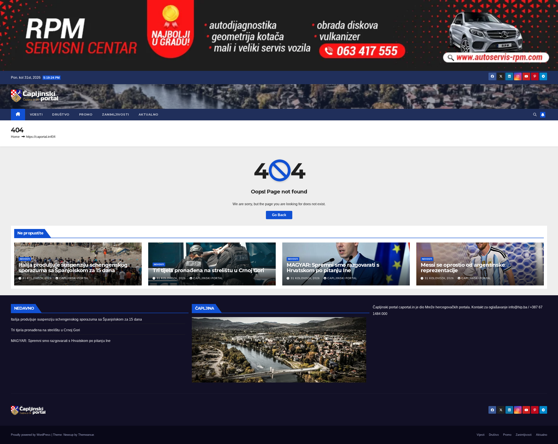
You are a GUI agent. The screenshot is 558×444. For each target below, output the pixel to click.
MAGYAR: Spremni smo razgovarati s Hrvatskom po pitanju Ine (333, 267)
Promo (86, 114)
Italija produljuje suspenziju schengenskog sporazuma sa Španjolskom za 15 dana (73, 267)
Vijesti (36, 114)
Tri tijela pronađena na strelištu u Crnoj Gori (208, 270)
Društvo (61, 114)
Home (15, 136)
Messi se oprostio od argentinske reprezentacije (463, 267)
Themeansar (86, 434)
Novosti (25, 259)
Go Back (279, 215)
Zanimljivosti (115, 114)
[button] (535, 114)
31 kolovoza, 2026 (38, 278)
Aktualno (148, 114)
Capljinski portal (74, 278)
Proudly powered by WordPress (31, 434)
